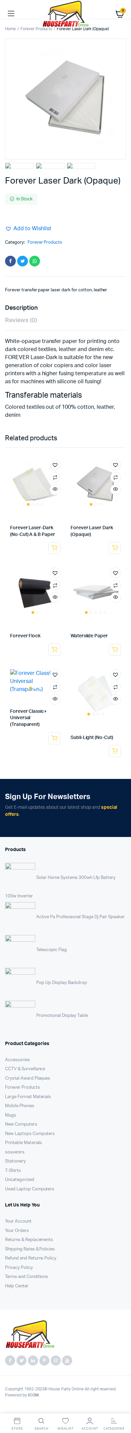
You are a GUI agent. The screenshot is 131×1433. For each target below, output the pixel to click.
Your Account (18, 1221)
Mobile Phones (19, 1106)
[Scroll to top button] (120, 1406)
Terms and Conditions (26, 1277)
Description (21, 308)
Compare (55, 477)
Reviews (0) (21, 320)
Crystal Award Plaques (27, 1078)
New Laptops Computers (30, 1134)
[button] (28, 229)
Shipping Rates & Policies (30, 1249)
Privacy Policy (19, 1268)
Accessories (17, 1060)
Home (10, 29)
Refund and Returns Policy (30, 1258)
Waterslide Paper (89, 636)
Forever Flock (25, 636)
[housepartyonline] (65, 14)
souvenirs (15, 1152)
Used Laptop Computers (29, 1189)
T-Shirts (13, 1171)
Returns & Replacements (29, 1240)
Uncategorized (19, 1180)
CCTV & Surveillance (25, 1069)
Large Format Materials (28, 1097)
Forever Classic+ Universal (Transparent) (28, 718)
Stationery (15, 1161)
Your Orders (17, 1231)
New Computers (21, 1124)
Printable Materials (23, 1143)
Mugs (10, 1115)
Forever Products (36, 29)
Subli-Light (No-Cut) (92, 737)
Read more (54, 548)
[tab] (62, 308)
